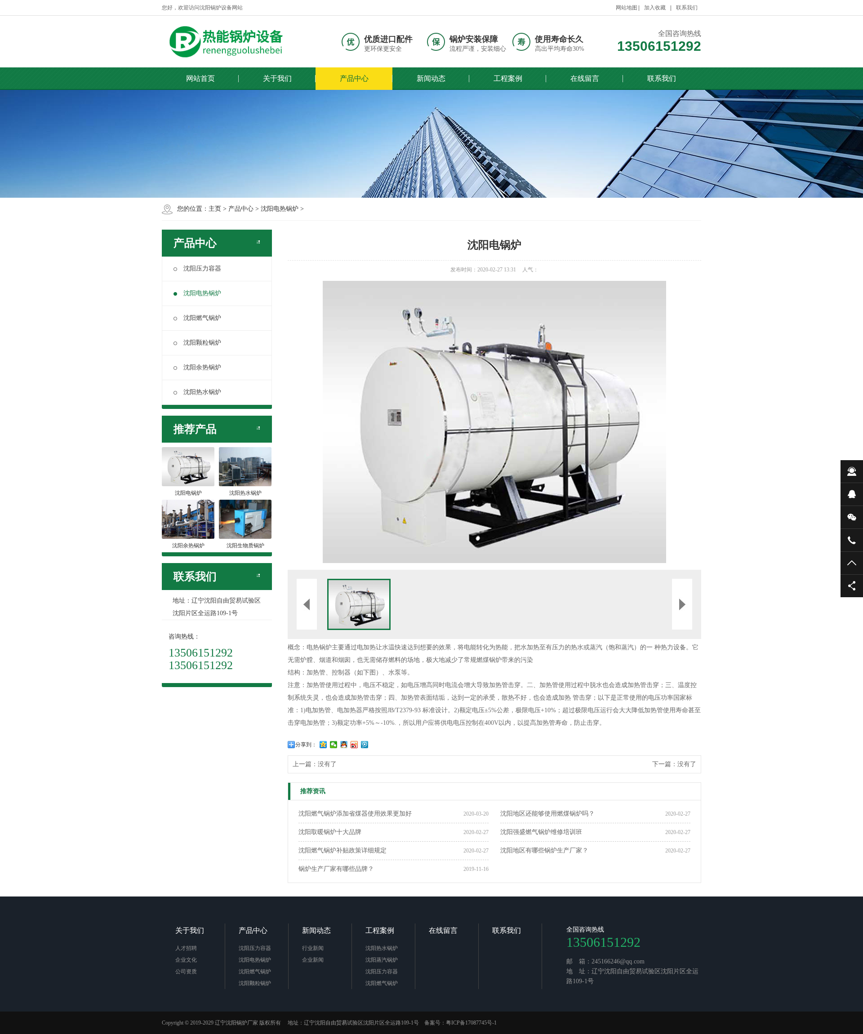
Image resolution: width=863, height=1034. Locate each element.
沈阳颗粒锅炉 (202, 342)
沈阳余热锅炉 (202, 367)
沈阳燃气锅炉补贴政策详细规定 (342, 850)
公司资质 (186, 971)
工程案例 (508, 78)
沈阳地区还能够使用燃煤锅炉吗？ (547, 813)
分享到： (306, 744)
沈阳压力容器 (202, 268)
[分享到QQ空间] (323, 744)
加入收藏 (655, 7)
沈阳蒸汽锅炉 (381, 960)
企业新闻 (313, 960)
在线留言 (584, 78)
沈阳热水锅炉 (202, 392)
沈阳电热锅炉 (279, 208)
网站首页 (200, 78)
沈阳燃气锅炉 (202, 318)
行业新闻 (313, 948)
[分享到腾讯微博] (365, 744)
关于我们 (277, 78)
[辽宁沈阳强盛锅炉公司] (229, 41)
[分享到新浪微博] (354, 744)
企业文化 (186, 960)
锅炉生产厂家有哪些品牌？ (336, 868)
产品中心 (354, 78)
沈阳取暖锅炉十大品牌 (329, 832)
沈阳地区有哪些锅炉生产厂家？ (544, 850)
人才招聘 (186, 948)
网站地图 (626, 7)
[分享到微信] (334, 744)
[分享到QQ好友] (344, 744)
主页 (215, 208)
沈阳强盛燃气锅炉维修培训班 (541, 832)
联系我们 (687, 7)
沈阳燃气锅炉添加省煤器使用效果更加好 (355, 813)
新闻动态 (431, 78)
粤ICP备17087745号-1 (471, 1023)
